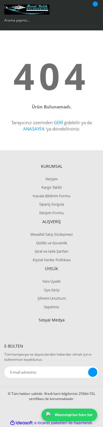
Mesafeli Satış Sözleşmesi (51, 234)
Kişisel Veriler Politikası (52, 259)
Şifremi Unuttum (51, 298)
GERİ (58, 122)
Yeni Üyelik (51, 281)
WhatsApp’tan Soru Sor (74, 415)
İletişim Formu (51, 212)
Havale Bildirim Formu (51, 195)
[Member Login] (81, 9)
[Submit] (92, 372)
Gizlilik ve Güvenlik (51, 242)
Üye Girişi (52, 290)
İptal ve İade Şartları (51, 251)
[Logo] (26, 10)
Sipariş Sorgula (51, 204)
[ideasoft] (21, 423)
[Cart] (94, 9)
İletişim (51, 179)
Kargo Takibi (51, 187)
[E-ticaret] (51, 423)
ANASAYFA (34, 129)
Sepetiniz (51, 306)
